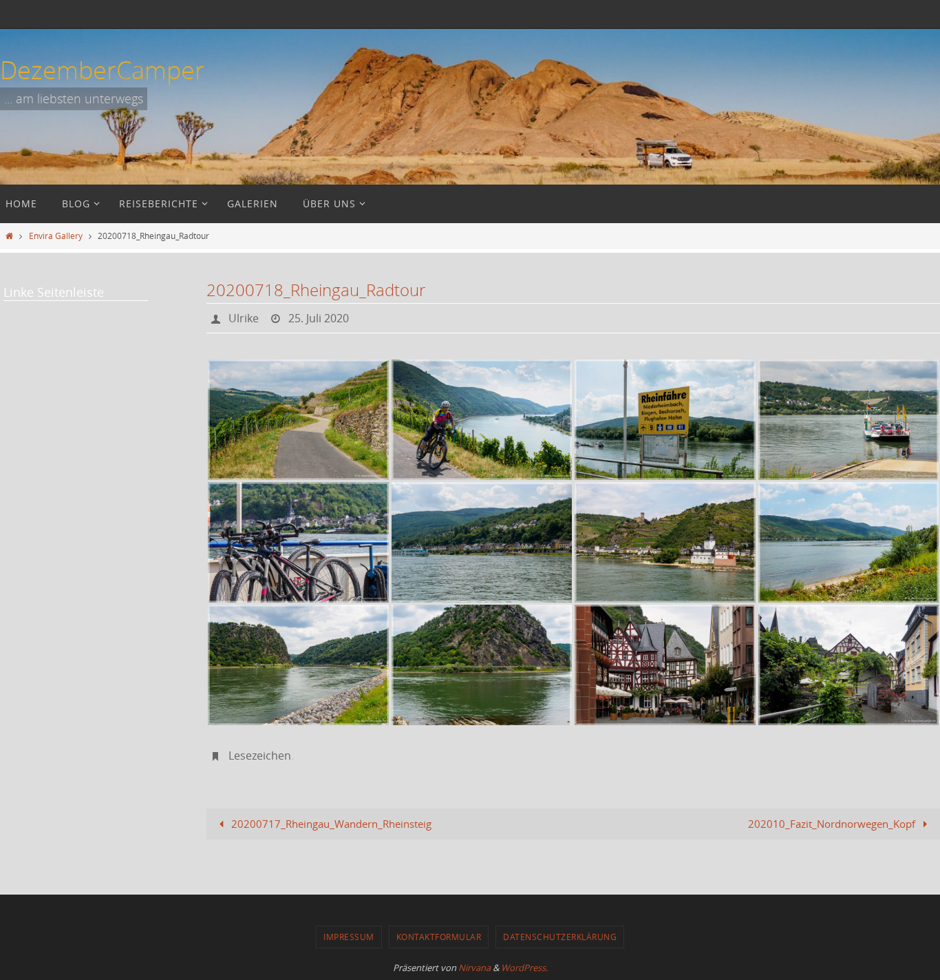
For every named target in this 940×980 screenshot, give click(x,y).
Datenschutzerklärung (560, 936)
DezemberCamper (102, 69)
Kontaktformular (439, 936)
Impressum (348, 936)
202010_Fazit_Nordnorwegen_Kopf (833, 824)
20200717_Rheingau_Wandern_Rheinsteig (329, 824)
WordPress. (524, 967)
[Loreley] (298, 665)
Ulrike (243, 318)
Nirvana (474, 967)
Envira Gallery (56, 235)
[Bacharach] (665, 665)
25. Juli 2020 (318, 318)
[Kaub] (665, 542)
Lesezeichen (259, 755)
